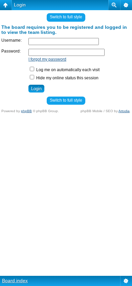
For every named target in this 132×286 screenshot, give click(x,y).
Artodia (124, 111)
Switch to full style (66, 17)
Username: (11, 40)
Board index (15, 280)
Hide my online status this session (66, 78)
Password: (11, 51)
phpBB (26, 111)
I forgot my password (47, 59)
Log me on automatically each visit (67, 69)
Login (20, 4)
